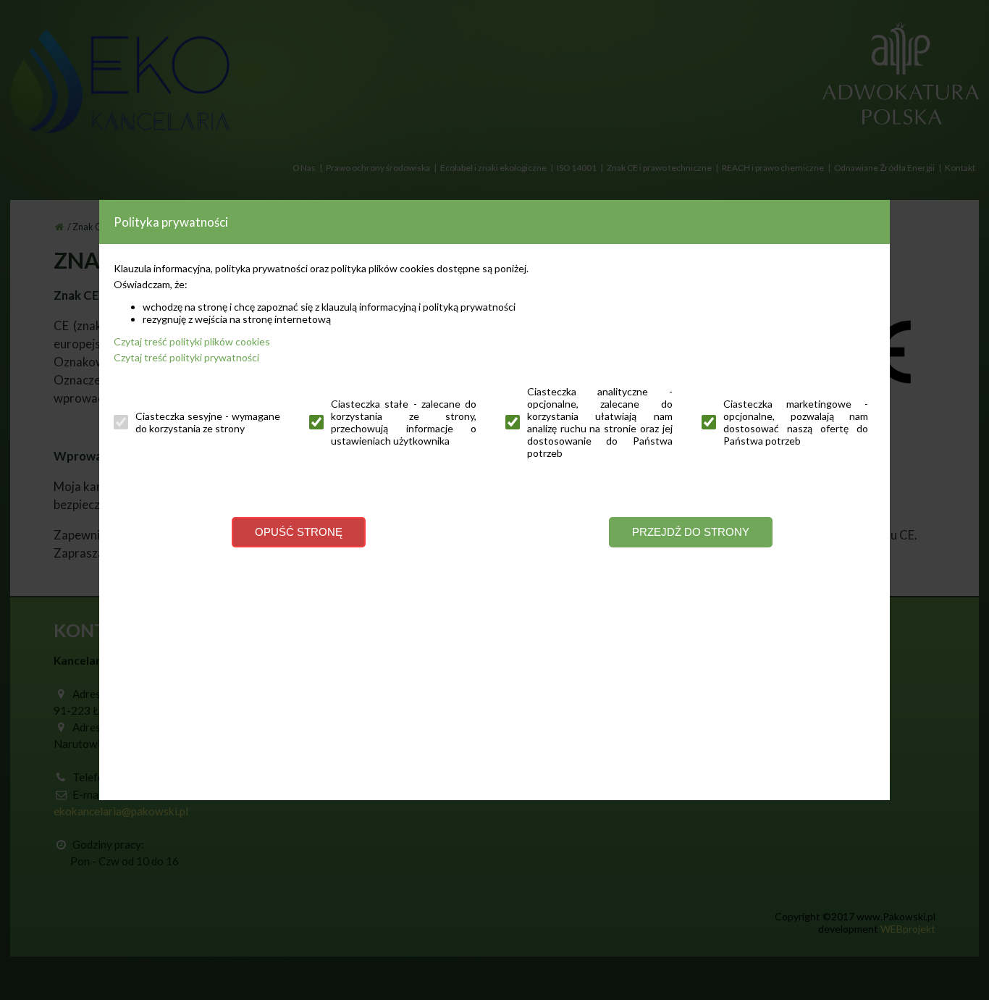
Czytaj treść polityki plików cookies (192, 341)
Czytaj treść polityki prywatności (186, 357)
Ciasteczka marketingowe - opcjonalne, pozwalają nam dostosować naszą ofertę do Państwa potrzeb (796, 422)
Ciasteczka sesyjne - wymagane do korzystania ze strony (208, 422)
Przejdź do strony (690, 532)
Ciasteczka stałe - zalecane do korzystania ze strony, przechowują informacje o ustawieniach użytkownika (403, 422)
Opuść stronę (298, 532)
